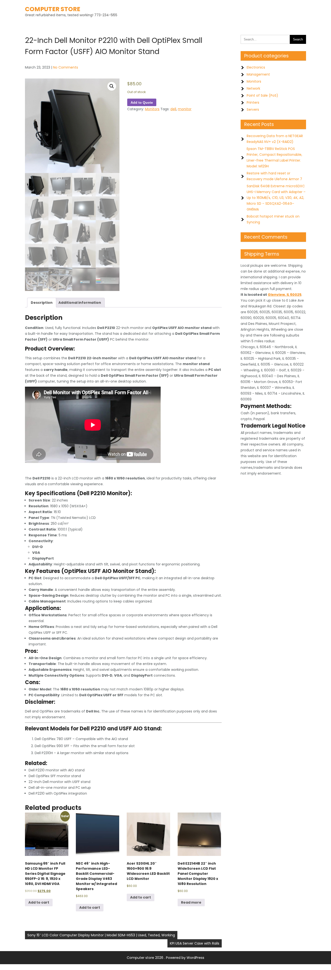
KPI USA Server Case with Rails (194, 943)
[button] (111, 86)
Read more (191, 902)
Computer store (52, 9)
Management (258, 74)
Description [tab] (42, 302)
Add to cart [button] (38, 902)
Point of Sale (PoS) (262, 95)
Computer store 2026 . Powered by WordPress (165, 957)
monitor (184, 109)
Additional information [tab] (79, 302)
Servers (253, 109)
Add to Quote (142, 102)
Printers (253, 102)
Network (253, 88)
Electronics (256, 67)
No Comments (65, 67)
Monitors (152, 109)
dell (173, 109)
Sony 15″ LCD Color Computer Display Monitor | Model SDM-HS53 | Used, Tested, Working (101, 935)
